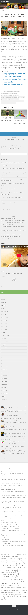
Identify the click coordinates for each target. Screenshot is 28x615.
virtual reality (22, 101)
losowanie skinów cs (17, 580)
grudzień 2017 (5, 366)
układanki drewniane (15, 101)
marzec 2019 (4, 354)
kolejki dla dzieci (15, 95)
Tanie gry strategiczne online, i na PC (8, 218)
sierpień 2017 (4, 378)
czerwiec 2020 (5, 342)
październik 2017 (5, 372)
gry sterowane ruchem (4, 93)
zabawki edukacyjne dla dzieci (18, 594)
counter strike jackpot (17, 554)
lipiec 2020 (4, 338)
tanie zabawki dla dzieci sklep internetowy (15, 590)
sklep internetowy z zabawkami (13, 99)
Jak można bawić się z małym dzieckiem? (12, 420)
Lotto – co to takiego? (5, 468)
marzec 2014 (4, 384)
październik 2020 (5, 335)
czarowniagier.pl (5, 1)
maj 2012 (4, 396)
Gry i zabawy (3, 10)
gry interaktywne (16, 91)
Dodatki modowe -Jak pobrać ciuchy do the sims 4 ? (11, 483)
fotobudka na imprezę (18, 558)
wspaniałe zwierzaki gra (14, 593)
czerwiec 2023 (5, 311)
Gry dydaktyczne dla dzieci (11, 561)
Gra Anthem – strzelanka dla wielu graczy (9, 505)
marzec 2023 (4, 320)
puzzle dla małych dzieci (10, 585)
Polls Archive (3, 282)
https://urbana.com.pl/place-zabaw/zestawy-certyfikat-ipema (13, 220)
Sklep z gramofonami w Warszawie (8, 477)
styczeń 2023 (4, 323)
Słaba (4, 276)
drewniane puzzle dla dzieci (8, 91)
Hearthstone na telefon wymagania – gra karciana (11, 234)
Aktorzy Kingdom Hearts (9, 426)
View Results (14, 280)
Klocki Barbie (11, 574)
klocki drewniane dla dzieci (10, 575)
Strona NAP (3, 286)
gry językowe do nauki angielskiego (8, 563)
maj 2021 (4, 332)
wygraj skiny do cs (8, 594)
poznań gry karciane (21, 97)
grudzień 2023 (5, 305)
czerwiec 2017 (5, 381)
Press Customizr (20, 610)
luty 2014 (4, 387)
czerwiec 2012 (5, 393)
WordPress (11, 610)
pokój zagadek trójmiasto (15, 583)
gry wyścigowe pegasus (13, 571)
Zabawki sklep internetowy (11, 102)
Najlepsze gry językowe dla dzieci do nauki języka (9, 97)
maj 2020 (4, 345)
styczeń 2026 (4, 299)
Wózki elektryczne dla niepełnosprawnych (10, 176)
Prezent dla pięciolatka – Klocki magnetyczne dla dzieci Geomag (13, 495)
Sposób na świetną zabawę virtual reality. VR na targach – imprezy (14, 471)
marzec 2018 (4, 357)
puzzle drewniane (4, 99)
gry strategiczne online (13, 93)
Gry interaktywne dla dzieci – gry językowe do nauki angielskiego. (14, 216)
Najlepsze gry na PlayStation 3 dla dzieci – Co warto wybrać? (14, 172)
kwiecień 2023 (5, 317)
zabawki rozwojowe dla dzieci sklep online (13, 597)
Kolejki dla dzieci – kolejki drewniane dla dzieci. (13, 84)
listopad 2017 (4, 369)
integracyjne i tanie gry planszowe (6, 95)
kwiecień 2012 (5, 399)
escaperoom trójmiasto (7, 558)
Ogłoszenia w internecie (5, 209)
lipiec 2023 (4, 308)
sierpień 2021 (4, 329)
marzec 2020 (4, 348)
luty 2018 (4, 360)
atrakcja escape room (6, 554)
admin (3, 19)
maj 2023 (4, 314)
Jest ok (4, 275)
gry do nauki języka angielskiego (13, 560)
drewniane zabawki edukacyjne (11, 556)
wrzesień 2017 (5, 375)
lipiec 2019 (4, 351)
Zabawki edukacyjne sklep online (11, 596)
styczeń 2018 (4, 363)
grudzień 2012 (5, 390)
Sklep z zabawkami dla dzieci (6, 101)
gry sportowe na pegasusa (11, 567)
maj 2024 (4, 302)
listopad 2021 (4, 326)
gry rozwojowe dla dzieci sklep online (12, 566)
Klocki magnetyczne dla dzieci (10, 577)
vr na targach (3, 102)
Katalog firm (3, 459)
